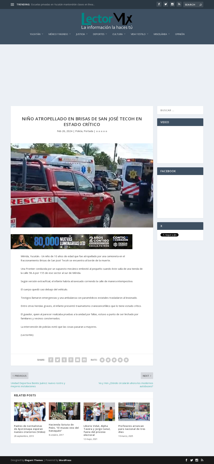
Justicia (80, 34)
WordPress (65, 460)
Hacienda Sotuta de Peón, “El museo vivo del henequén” (64, 427)
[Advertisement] (107, 69)
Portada (88, 131)
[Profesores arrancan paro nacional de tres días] (134, 411)
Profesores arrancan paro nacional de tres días (131, 429)
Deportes (98, 34)
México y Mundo (58, 34)
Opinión (179, 34)
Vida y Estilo (138, 34)
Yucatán (35, 34)
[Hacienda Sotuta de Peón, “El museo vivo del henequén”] (64, 411)
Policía (78, 131)
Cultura (117, 34)
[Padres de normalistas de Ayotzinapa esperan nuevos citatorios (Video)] (29, 411)
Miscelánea (160, 34)
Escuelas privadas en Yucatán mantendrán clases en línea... (63, 4)
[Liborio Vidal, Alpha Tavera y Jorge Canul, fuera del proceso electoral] (99, 411)
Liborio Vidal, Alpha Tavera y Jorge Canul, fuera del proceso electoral (97, 430)
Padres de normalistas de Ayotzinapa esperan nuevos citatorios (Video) (29, 429)
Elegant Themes (34, 460)
